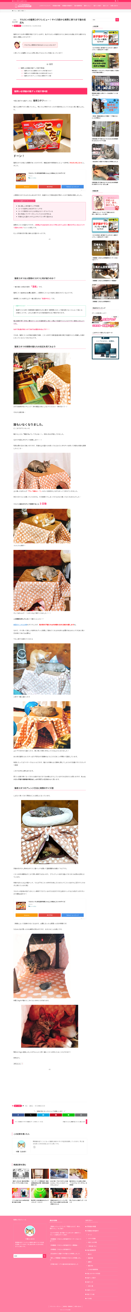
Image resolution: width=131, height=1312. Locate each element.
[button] (18, 1114)
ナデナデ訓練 (91, 1238)
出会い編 (90, 1286)
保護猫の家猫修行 (93, 1231)
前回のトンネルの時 (20, 624)
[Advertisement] (49, 252)
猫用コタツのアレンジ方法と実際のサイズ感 (37, 76)
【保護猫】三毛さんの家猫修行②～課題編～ (64, 1245)
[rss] (115, 1)
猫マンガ (90, 1282)
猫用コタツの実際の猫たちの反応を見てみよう (38, 73)
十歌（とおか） (21, 1151)
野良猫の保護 (91, 1226)
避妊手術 (90, 1266)
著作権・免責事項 (67, 1306)
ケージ (90, 1235)
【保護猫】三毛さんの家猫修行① (60, 1249)
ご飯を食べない (92, 1246)
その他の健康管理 (93, 1269)
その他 (89, 1298)
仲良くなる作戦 (92, 1242)
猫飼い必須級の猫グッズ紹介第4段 (32, 68)
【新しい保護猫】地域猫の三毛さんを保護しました (65, 1259)
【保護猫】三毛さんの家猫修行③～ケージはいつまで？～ (65, 1240)
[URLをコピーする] (81, 1114)
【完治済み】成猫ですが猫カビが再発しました (65, 1253)
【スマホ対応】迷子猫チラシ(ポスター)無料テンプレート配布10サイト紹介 (65, 1234)
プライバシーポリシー (55, 1306)
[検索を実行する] (117, 19)
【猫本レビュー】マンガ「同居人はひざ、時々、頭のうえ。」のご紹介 (65, 1227)
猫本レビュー (91, 1290)
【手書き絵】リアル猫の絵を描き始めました (64, 1264)
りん (26, 1106)
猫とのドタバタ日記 (93, 1273)
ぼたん (31, 1106)
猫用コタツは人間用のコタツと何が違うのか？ (38, 71)
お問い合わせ (77, 1306)
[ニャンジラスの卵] (23, 5)
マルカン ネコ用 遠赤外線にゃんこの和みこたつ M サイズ (46, 173)
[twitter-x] (34, 1147)
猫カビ (90, 1254)
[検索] (118, 1)
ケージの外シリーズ (40, 1106)
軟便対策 (90, 1258)
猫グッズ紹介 (17, 26)
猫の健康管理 (91, 1250)
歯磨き (90, 1262)
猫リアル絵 (90, 1294)
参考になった (17, 1063)
